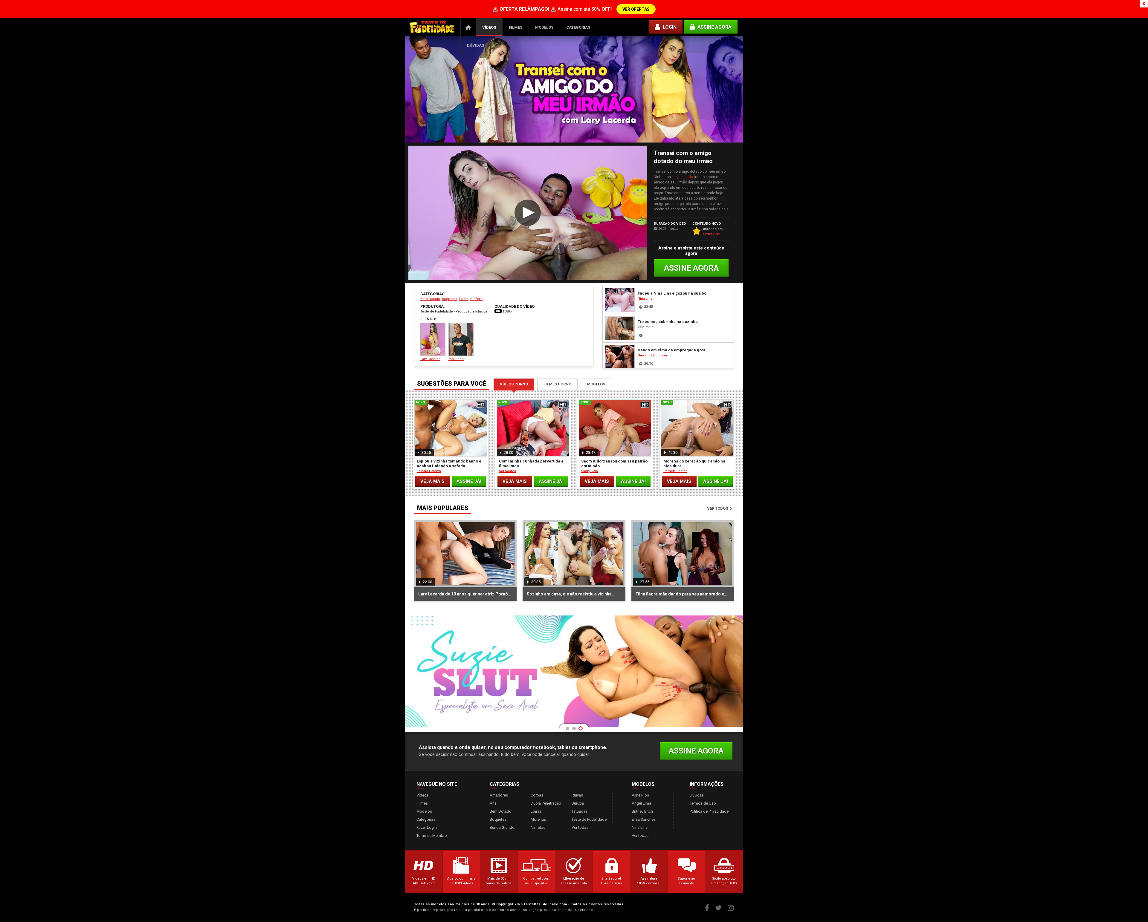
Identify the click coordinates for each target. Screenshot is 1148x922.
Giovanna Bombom (653, 355)
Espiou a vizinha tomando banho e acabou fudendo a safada (449, 463)
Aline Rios (640, 795)
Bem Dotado (430, 299)
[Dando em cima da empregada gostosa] (619, 356)
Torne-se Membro (431, 835)
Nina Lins (645, 299)
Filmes (515, 27)
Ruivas (577, 795)
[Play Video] (528, 213)
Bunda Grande (502, 827)
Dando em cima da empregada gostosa (674, 350)
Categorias (578, 27)
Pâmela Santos (675, 471)
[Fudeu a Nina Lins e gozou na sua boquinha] (619, 300)
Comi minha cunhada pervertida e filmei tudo (531, 463)
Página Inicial (468, 27)
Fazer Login (426, 827)
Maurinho (456, 359)
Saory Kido (589, 471)
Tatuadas (579, 811)
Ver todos (717, 508)
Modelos (544, 27)
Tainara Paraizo (429, 471)
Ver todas (580, 827)
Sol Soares (507, 471)
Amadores (499, 795)
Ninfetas (476, 299)
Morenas (538, 819)
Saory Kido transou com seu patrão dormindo (614, 463)
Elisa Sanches (644, 819)
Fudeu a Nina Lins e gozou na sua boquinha (674, 293)
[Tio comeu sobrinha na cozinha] (619, 328)
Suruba (578, 803)
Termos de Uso (703, 803)
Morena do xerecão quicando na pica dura (694, 463)
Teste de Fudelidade (589, 819)
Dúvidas (475, 45)
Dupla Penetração (546, 803)
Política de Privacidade (709, 811)
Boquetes (449, 299)
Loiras (463, 299)
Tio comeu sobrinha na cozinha (668, 321)
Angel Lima (641, 803)
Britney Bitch (642, 811)
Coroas (537, 795)
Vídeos (489, 27)
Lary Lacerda (682, 177)
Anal (493, 803)
